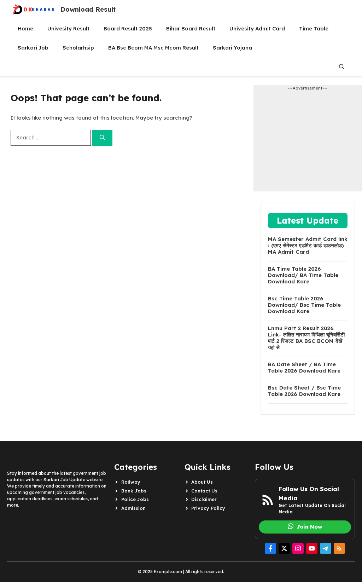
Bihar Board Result (190, 28)
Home (25, 28)
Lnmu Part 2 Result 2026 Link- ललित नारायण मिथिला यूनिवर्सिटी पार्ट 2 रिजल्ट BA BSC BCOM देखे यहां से (306, 338)
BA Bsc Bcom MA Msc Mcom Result (153, 47)
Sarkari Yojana (232, 47)
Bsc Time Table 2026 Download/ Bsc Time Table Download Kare (304, 305)
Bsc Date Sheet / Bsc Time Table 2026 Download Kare (304, 391)
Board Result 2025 (128, 28)
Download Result (88, 9)
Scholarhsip (78, 47)
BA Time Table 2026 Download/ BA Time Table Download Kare (303, 275)
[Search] (102, 138)
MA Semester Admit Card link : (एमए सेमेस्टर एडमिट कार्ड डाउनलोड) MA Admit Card (308, 245)
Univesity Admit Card (257, 28)
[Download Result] (34, 9)
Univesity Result (68, 28)
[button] (341, 66)
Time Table (313, 28)
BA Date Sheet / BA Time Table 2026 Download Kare (304, 367)
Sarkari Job (33, 47)
